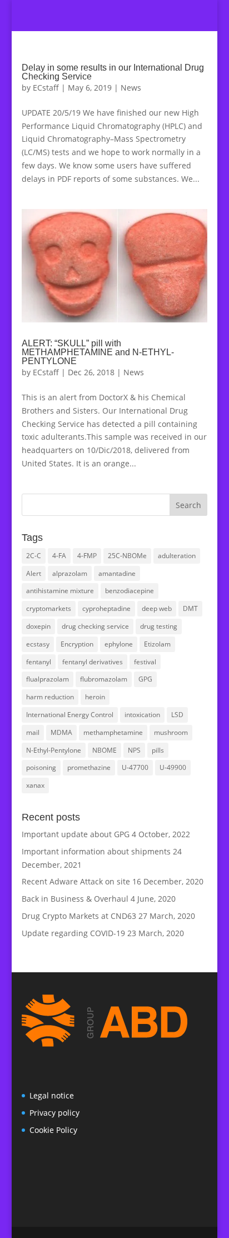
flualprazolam (47, 679)
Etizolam (157, 644)
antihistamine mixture (60, 590)
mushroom (171, 732)
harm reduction (50, 697)
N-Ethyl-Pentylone (53, 750)
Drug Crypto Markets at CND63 (79, 916)
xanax (35, 785)
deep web (157, 608)
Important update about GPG (76, 834)
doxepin (38, 626)
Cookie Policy (53, 1130)
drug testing (158, 626)
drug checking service (95, 626)
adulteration (177, 555)
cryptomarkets (48, 608)
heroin (95, 697)
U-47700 (135, 767)
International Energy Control (69, 714)
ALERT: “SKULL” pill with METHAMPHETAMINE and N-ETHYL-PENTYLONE (98, 352)
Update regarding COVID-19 (73, 933)
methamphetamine (113, 732)
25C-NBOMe (127, 555)
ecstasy (37, 644)
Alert (33, 573)
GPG (145, 679)
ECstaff (46, 87)
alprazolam (69, 573)
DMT (190, 608)
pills (158, 750)
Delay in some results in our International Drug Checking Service (113, 72)
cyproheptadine (106, 608)
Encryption (77, 644)
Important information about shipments (96, 851)
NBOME (104, 750)
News (131, 87)
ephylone (118, 644)
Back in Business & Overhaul (75, 898)
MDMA (61, 732)
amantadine (117, 573)
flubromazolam (103, 679)
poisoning (41, 767)
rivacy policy (56, 1112)
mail (32, 732)
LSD (177, 714)
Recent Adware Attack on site (76, 881)
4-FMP (87, 555)
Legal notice (51, 1095)
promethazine (89, 767)
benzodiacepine (129, 590)
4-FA (59, 555)
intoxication (142, 714)
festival (145, 662)
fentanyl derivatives (92, 662)
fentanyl (38, 662)
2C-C (33, 555)
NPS (134, 750)
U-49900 (173, 767)
